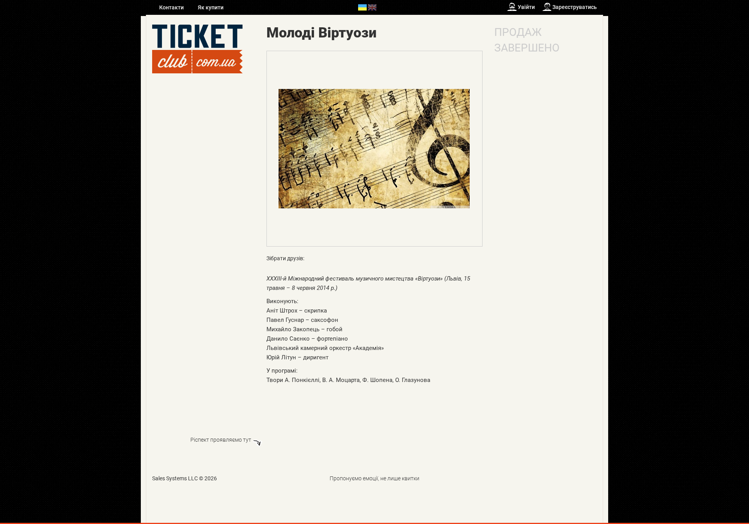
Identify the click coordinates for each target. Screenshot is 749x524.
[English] (372, 7)
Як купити (211, 7)
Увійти (526, 7)
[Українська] (362, 7)
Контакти (172, 7)
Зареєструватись (574, 7)
